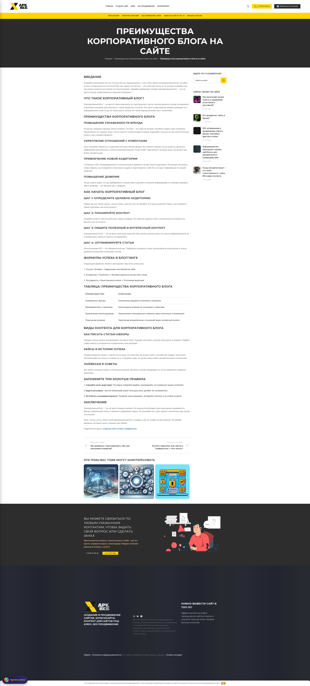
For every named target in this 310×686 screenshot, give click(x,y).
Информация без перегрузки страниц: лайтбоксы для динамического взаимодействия (212, 152)
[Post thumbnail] (197, 103)
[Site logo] (19, 6)
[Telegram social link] (141, 616)
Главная (108, 59)
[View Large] (115, 467)
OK (223, 683)
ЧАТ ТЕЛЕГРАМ (110, 553)
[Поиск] (223, 80)
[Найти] (248, 6)
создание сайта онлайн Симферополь (120, 429)
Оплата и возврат (174, 655)
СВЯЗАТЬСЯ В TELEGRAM (289, 6)
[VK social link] (138, 616)
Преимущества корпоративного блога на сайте (136, 59)
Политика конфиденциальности (106, 655)
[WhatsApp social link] (134, 616)
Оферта (87, 655)
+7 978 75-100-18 (263, 6)
